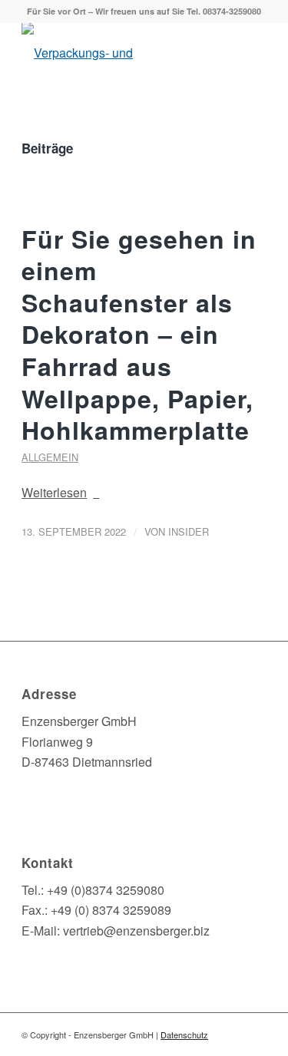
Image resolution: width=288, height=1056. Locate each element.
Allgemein (50, 457)
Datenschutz (184, 1034)
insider (188, 531)
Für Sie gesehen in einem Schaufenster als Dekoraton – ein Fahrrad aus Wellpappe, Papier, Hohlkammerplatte (139, 334)
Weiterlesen (54, 492)
